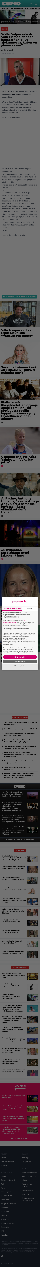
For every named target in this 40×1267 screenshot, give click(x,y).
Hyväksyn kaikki (20, 657)
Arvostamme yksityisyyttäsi (12, 608)
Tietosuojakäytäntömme (20, 666)
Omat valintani (20, 661)
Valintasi (29, 608)
